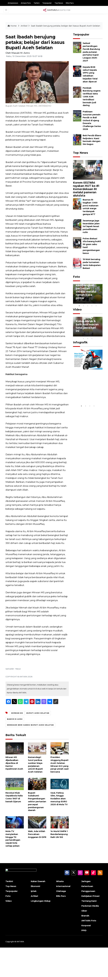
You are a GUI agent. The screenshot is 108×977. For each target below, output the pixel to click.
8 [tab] (83, 338)
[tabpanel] (88, 294)
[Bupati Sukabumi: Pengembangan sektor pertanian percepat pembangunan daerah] (37, 783)
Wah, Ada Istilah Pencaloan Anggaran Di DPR (37, 834)
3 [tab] (87, 305)
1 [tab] (79, 305)
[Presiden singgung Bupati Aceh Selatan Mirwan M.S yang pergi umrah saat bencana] (59, 748)
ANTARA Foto (88, 920)
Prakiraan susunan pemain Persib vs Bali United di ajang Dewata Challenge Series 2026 (92, 120)
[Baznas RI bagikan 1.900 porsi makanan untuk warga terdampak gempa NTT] (77, 203)
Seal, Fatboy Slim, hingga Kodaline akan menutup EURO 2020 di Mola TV (59, 799)
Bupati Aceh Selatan (37, 713)
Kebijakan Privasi (90, 896)
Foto (76, 276)
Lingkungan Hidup (40, 901)
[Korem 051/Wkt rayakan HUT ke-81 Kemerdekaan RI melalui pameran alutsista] (88, 169)
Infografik (80, 342)
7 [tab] (100, 335)
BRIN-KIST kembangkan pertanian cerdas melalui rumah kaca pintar (86, 290)
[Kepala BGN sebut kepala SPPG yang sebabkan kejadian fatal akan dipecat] (77, 71)
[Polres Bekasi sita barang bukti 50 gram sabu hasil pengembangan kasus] (77, 242)
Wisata (60, 881)
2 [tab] (83, 305)
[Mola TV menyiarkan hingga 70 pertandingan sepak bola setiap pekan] (14, 822)
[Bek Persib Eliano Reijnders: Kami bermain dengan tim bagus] (77, 139)
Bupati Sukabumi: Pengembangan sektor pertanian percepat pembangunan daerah (37, 802)
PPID (83, 930)
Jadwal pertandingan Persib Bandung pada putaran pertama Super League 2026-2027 (91, 52)
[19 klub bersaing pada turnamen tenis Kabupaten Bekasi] (77, 263)
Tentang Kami (88, 901)
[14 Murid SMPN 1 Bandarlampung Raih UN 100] (59, 822)
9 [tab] (87, 338)
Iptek (33, 891)
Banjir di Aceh (14, 719)
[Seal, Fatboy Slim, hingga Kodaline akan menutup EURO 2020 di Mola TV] (59, 783)
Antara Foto (26, 3)
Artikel (24, 26)
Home (13, 26)
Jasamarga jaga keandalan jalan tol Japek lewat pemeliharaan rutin (91, 226)
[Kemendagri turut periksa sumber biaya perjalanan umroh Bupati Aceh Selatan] (37, 748)
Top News (59, 3)
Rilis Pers (70, 3)
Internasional (63, 886)
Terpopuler (47, 3)
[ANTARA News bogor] (57, 10)
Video (77, 309)
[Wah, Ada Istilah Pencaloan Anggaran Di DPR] (37, 822)
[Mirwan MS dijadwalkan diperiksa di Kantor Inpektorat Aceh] (14, 748)
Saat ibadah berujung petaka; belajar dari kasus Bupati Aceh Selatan (65, 26)
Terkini (37, 3)
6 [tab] (96, 335)
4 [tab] (92, 305)
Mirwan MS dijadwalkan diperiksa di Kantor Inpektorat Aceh (14, 763)
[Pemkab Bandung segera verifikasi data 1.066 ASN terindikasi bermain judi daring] (77, 92)
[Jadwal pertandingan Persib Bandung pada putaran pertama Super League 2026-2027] (77, 47)
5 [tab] (96, 305)
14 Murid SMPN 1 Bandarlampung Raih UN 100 (59, 834)
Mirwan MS (17, 713)
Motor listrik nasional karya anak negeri (86, 395)
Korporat (86, 925)
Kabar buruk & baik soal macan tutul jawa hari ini (87, 326)
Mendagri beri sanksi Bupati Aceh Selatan (30, 725)
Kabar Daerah (38, 881)
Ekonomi (35, 886)
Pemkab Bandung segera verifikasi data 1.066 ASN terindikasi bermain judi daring (91, 97)
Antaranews (13, 3)
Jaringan (86, 881)
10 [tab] (92, 338)
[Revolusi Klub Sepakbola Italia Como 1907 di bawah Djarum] (14, 783)
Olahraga (61, 891)
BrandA (85, 915)
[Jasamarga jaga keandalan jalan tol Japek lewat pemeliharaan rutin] (77, 224)
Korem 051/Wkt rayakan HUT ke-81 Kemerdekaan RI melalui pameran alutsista (86, 189)
